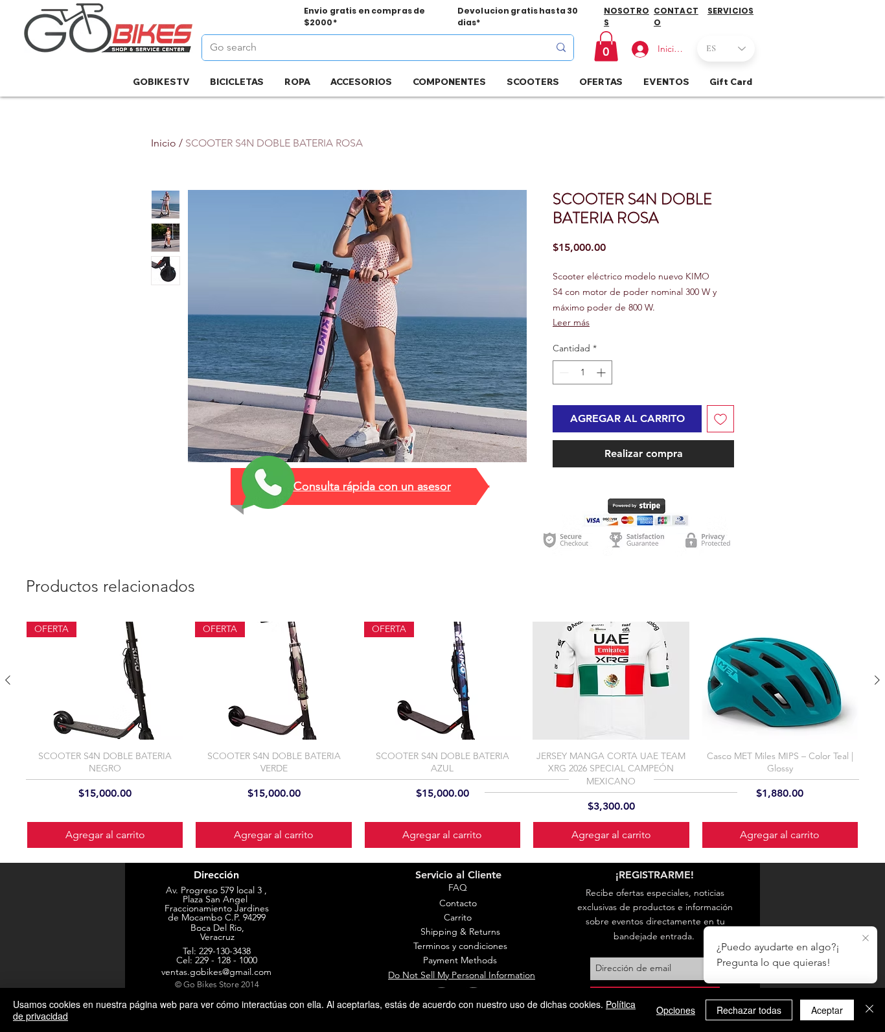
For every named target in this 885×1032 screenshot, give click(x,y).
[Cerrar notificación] (865, 938)
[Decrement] (563, 372)
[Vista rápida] (611, 681)
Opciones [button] (675, 1009)
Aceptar (827, 1009)
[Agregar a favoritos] (720, 418)
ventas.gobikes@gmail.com (216, 972)
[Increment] (602, 372)
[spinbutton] (582, 372)
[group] (442, 735)
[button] (606, 46)
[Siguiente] (877, 680)
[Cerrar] (869, 1010)
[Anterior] (8, 680)
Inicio (163, 143)
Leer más (571, 322)
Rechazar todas (749, 1009)
